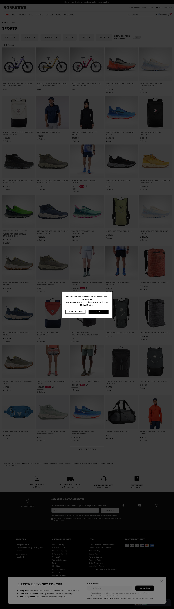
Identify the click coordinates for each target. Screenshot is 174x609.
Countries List (75, 311)
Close (99, 311)
